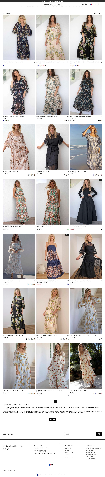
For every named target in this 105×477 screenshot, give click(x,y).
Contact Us (68, 448)
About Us (67, 450)
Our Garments (68, 457)
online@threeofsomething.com (46, 453)
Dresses (38, 6)
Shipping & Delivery (91, 460)
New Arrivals (30, 6)
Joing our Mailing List (69, 453)
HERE (61, 1)
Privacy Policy (90, 456)
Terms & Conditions (91, 454)
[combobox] (48, 474)
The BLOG (67, 455)
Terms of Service (90, 452)
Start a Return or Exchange (93, 448)
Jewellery (56, 6)
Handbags (64, 6)
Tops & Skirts (46, 6)
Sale (69, 6)
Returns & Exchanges (78, 6)
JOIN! (99, 434)
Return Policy (90, 450)
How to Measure (90, 458)
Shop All (23, 6)
